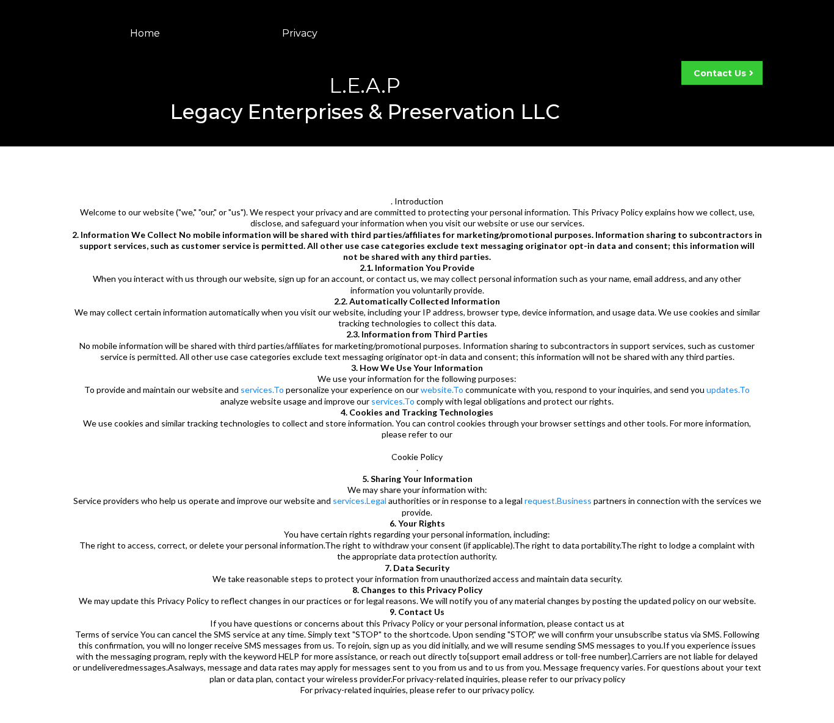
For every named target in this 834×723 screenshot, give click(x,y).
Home (145, 33)
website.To (442, 389)
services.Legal (359, 500)
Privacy (299, 33)
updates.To (728, 389)
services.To (262, 389)
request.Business (558, 500)
